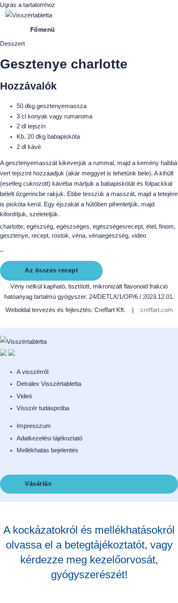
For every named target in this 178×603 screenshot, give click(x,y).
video (139, 235)
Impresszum (34, 426)
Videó (24, 396)
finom (166, 226)
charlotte (11, 226)
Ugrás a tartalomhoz (27, 5)
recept (39, 235)
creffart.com (156, 310)
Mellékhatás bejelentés (47, 450)
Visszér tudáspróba (43, 408)
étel (151, 226)
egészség (39, 226)
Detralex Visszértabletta (49, 384)
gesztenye (14, 235)
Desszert (12, 43)
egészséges (72, 226)
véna (78, 235)
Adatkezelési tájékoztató (49, 438)
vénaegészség (108, 235)
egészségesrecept (118, 226)
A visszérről (32, 372)
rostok (60, 235)
